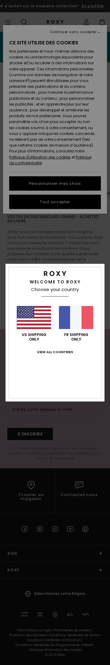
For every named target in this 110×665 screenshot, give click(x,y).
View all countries (55, 351)
